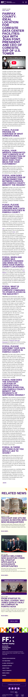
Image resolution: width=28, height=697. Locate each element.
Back (4, 482)
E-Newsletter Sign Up (14, 684)
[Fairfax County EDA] (8, 2)
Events (4, 675)
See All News (14, 621)
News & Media (5, 673)
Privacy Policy (17, 695)
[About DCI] (16, 692)
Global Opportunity (8, 663)
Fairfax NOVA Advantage (8, 658)
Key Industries (6, 660)
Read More (4, 531)
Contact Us (14, 680)
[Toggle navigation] (26, 2)
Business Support (7, 665)
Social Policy (22, 695)
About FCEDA (5, 668)
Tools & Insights (6, 670)
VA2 (3, 228)
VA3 (14, 231)
